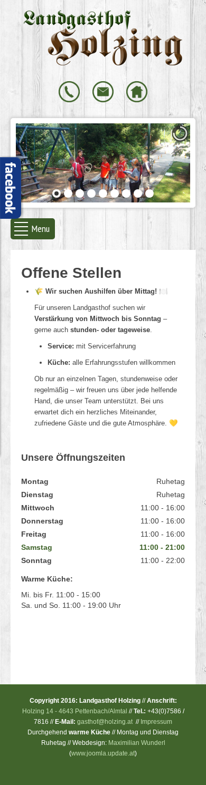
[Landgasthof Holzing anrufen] (70, 91)
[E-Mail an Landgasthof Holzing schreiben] (104, 91)
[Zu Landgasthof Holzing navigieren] (136, 91)
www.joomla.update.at (103, 753)
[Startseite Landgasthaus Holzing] (103, 37)
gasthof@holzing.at (105, 721)
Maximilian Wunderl (136, 743)
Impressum (156, 721)
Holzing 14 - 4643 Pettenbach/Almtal (74, 711)
